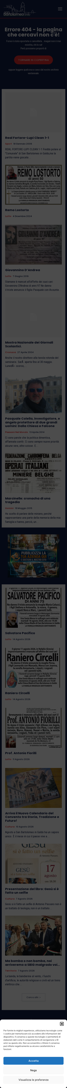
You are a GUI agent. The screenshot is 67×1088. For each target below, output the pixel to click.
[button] (62, 1024)
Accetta (34, 1060)
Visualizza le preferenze (34, 1079)
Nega (33, 1070)
